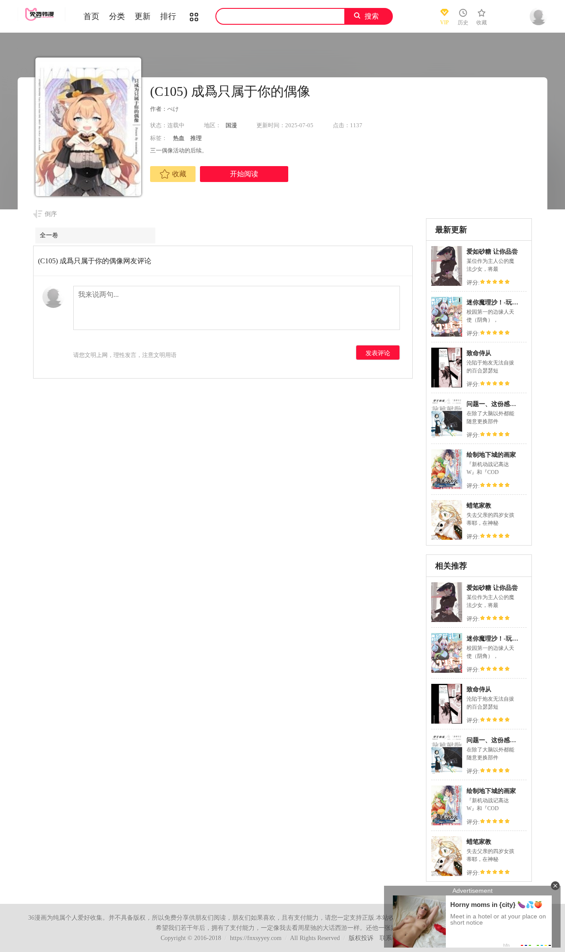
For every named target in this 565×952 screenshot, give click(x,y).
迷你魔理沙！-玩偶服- (497, 302)
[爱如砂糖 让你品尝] (446, 284)
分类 (117, 16)
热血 (179, 138)
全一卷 (49, 235)
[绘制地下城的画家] (446, 488)
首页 (91, 16)
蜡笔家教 (479, 505)
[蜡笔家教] (446, 538)
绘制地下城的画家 (491, 454)
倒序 (51, 214)
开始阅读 (244, 174)
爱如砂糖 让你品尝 (492, 251)
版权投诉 (361, 938)
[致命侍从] (446, 386)
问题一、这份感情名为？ (501, 404)
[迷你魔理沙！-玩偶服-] (446, 335)
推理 (196, 138)
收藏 (179, 174)
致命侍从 (479, 353)
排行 (168, 16)
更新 (143, 16)
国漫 (231, 125)
